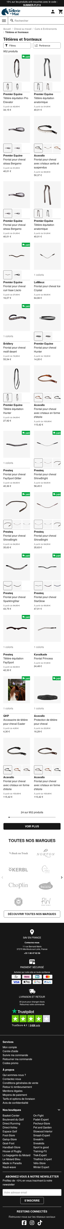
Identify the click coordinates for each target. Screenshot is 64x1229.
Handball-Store (11, 1147)
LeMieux (39, 282)
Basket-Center (11, 1115)
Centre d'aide (10, 1051)
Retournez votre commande (32, 1004)
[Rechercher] (12, 20)
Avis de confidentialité (15, 1103)
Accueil (7, 28)
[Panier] (60, 11)
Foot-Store (9, 1135)
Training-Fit (40, 1151)
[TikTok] (40, 1223)
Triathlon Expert (42, 1159)
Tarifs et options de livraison (19, 1099)
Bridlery (8, 343)
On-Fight (38, 1115)
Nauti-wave (9, 1167)
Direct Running (11, 1123)
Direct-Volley (10, 1127)
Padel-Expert (41, 1119)
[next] (61, 877)
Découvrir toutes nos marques (32, 914)
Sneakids (38, 1143)
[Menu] (4, 21)
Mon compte (10, 1047)
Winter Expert (41, 1167)
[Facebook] (24, 1223)
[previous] (2, 877)
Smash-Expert (41, 1135)
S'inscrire (32, 1200)
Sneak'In (38, 1139)
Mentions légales (12, 1091)
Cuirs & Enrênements (46, 28)
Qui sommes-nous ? (14, 1075)
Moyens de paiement (15, 1095)
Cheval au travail (22, 28)
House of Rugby (12, 1151)
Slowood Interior (42, 1131)
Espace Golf (10, 1131)
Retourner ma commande (17, 1059)
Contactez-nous (32, 942)
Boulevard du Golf (13, 1119)
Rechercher (21, 20)
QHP (6, 716)
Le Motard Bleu (11, 1159)
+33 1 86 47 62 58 (32, 953)
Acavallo (39, 155)
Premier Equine (12, 94)
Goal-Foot (8, 1143)
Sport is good (41, 1147)
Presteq (8, 470)
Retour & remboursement (17, 1087)
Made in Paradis (12, 1163)
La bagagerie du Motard (16, 1155)
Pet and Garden (42, 1127)
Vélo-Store (39, 1163)
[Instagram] (32, 1223)
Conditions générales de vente (20, 1083)
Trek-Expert (40, 1155)
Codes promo (10, 1063)
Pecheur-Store (41, 1123)
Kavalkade (40, 654)
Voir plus (32, 826)
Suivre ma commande (15, 1055)
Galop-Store (10, 1139)
